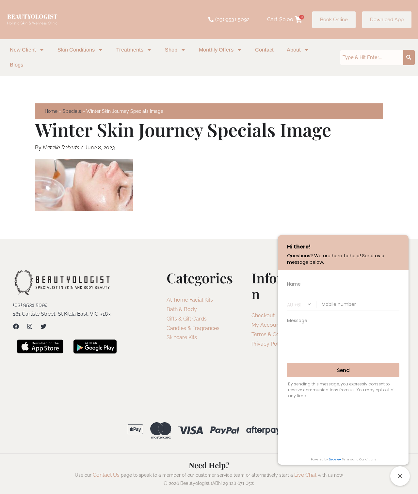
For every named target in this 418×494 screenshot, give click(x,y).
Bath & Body (182, 309)
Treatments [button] (129, 49)
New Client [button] (23, 49)
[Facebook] (16, 326)
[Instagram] (30, 326)
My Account (266, 325)
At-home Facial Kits (190, 300)
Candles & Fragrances (193, 328)
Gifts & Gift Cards (187, 319)
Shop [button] (171, 49)
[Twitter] (43, 326)
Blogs (16, 64)
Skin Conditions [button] (76, 49)
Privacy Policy (268, 344)
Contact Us (106, 475)
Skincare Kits (182, 337)
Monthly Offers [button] (216, 49)
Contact (264, 49)
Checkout (263, 315)
